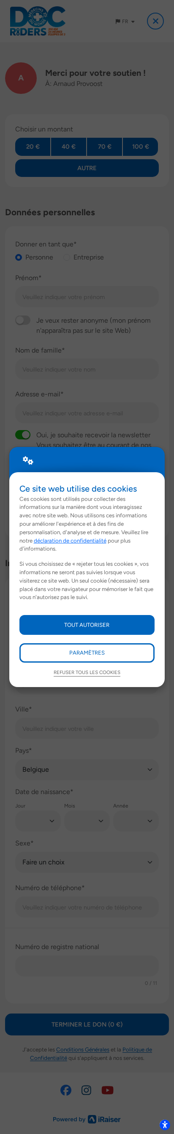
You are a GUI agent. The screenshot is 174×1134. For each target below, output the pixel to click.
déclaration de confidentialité (70, 540)
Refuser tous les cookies (87, 672)
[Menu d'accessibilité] (165, 1125)
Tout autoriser (86, 624)
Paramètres (87, 652)
